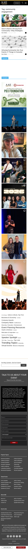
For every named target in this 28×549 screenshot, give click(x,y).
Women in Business (18, 345)
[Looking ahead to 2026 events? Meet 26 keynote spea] (14, 195)
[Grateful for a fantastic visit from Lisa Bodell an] (14, 145)
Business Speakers (5, 458)
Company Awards (8, 320)
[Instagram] (20, 537)
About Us (3, 498)
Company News (7, 322)
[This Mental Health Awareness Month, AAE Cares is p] (14, 94)
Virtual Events (7, 345)
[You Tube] (17, 537)
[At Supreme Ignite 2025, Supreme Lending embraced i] (14, 297)
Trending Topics (10, 343)
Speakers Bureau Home (6, 512)
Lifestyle (15, 330)
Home (3, 7)
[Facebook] (8, 537)
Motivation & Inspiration (8, 332)
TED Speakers (17, 466)
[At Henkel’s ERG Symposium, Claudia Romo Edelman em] (14, 272)
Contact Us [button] (21, 547)
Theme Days (10, 340)
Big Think (21, 315)
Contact (17, 3)
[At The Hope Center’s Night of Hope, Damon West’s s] (14, 221)
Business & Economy (9, 317)
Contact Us (3, 502)
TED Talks (4, 340)
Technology (16, 464)
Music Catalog (17, 484)
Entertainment (18, 325)
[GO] (22, 3)
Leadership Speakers (5, 468)
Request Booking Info (19, 512)
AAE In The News (18, 498)
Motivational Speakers (6, 470)
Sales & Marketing (18, 460)
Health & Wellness (7, 330)
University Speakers (18, 468)
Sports (19, 337)
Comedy (19, 317)
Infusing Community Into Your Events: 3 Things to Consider (12, 51)
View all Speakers (18, 514)
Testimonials (4, 500)
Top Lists (17, 340)
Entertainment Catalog (19, 482)
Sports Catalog (17, 488)
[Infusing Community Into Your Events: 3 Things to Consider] (14, 42)
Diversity (4, 325)
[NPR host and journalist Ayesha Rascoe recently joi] (14, 170)
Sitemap (10, 543)
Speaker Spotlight (9, 337)
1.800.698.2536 (7, 547)
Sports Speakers (18, 462)
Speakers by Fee (4, 484)
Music (17, 332)
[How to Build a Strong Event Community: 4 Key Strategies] (14, 20)
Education (10, 325)
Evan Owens (4, 32)
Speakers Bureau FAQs (19, 500)
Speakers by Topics (5, 488)
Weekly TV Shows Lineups (7, 516)
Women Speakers (18, 470)
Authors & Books (13, 315)
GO (22, 3)
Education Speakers (5, 464)
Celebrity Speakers (5, 460)
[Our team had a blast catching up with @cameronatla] (14, 246)
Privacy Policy (17, 543)
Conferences (17, 322)
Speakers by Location (6, 486)
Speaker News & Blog (19, 502)
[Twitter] (11, 537)
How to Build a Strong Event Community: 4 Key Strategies (12, 30)
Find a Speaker (4, 480)
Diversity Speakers (5, 462)
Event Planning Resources (13, 327)
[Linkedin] (14, 537)
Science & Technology (7, 335)
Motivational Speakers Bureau (6, 519)
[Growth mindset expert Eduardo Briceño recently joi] (14, 119)
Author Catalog (17, 480)
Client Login (16, 516)
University (20, 343)
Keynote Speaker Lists (6, 482)
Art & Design (4, 315)
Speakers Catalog (18, 486)
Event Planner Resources (6, 514)
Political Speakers (18, 458)
